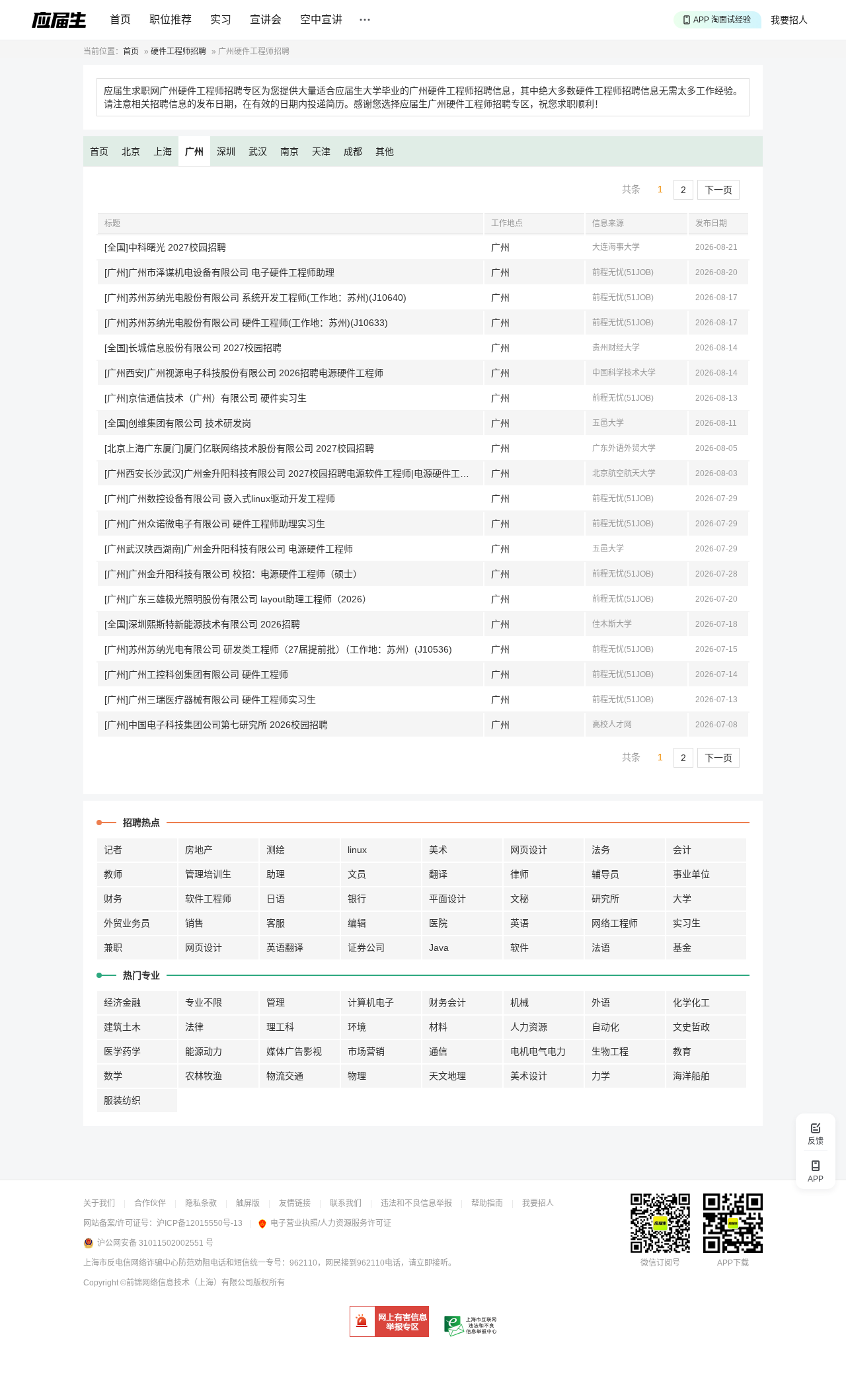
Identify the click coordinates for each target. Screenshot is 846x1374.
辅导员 (605, 874)
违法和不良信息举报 (416, 1203)
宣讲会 (266, 19)
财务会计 (447, 1002)
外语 (601, 1002)
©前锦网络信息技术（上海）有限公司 (186, 1282)
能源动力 (203, 1051)
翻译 (438, 874)
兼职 (113, 947)
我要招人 (789, 20)
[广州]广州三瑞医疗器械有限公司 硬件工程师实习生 (210, 699)
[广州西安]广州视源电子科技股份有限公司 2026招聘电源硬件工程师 (243, 373)
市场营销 (366, 1051)
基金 (682, 947)
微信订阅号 (660, 1263)
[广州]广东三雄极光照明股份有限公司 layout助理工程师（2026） (237, 599)
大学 (682, 898)
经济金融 (122, 1002)
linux (357, 849)
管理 (275, 1002)
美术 (438, 849)
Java (439, 947)
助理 (275, 874)
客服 (275, 923)
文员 (357, 874)
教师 (113, 874)
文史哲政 (691, 1027)
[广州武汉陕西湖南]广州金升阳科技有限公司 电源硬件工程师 (228, 549)
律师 (519, 874)
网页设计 (528, 849)
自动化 (605, 1027)
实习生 (687, 923)
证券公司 (366, 947)
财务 (113, 898)
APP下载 (733, 1263)
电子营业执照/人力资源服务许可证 (330, 1223)
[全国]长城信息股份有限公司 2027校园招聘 (193, 348)
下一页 (718, 189)
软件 (519, 947)
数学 (113, 1076)
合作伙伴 (150, 1203)
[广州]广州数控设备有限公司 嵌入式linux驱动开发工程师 (219, 498)
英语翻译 (284, 947)
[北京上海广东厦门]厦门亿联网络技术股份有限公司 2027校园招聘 (239, 448)
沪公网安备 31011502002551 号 (155, 1243)
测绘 (275, 849)
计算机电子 (371, 1002)
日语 (275, 898)
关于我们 (99, 1203)
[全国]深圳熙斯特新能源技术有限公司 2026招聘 (202, 624)
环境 (357, 1027)
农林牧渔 (203, 1076)
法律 (194, 1027)
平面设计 (447, 898)
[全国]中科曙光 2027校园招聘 (165, 247)
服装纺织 (122, 1100)
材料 (438, 1027)
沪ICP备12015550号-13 (200, 1223)
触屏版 (248, 1203)
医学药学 (122, 1051)
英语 (519, 923)
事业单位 (691, 874)
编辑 (357, 923)
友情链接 (295, 1203)
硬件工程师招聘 (178, 51)
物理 (357, 1076)
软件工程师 (208, 898)
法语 (601, 947)
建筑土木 (122, 1027)
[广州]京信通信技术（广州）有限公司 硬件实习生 (205, 398)
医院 (438, 923)
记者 (113, 849)
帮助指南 (487, 1203)
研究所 (605, 898)
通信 (438, 1051)
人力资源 (528, 1027)
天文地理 (447, 1076)
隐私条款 (201, 1203)
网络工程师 (615, 923)
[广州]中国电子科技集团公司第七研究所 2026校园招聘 (216, 724)
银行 (357, 898)
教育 (682, 1051)
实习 (220, 19)
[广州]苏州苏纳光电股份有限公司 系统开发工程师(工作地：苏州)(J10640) (255, 297)
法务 (601, 849)
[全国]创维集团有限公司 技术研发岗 (177, 423)
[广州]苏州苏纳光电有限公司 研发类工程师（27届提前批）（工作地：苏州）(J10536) (278, 649)
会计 (682, 849)
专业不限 (203, 1002)
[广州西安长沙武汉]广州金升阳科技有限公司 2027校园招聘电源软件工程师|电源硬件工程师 (291, 473)
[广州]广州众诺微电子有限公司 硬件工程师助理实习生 (214, 523)
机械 (519, 1002)
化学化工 (691, 1002)
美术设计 (528, 1076)
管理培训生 (208, 874)
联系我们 (346, 1203)
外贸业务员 (127, 923)
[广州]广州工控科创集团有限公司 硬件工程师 (196, 674)
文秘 (519, 898)
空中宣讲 (321, 19)
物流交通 (284, 1076)
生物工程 (610, 1051)
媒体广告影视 (294, 1051)
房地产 (199, 849)
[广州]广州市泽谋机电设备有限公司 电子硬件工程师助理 (219, 272)
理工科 (280, 1027)
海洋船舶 (691, 1076)
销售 (194, 923)
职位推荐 (170, 19)
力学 (601, 1076)
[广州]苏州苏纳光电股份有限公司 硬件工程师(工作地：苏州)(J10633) (246, 322)
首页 (120, 19)
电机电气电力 (538, 1051)
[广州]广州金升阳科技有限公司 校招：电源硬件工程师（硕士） (233, 574)
